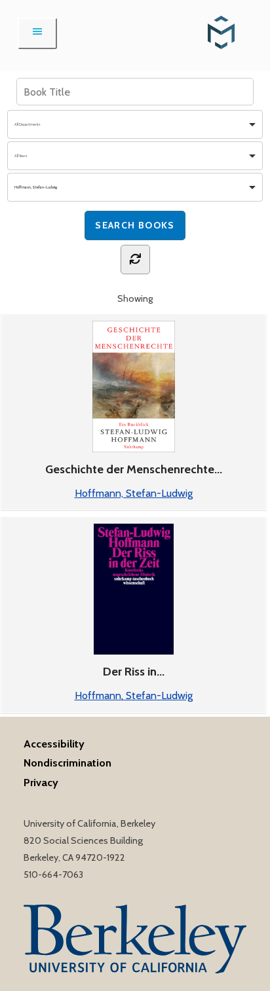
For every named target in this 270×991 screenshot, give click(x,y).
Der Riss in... (133, 671)
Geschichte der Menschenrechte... (133, 469)
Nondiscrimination (67, 762)
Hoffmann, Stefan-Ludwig (134, 492)
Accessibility (54, 743)
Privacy (41, 782)
